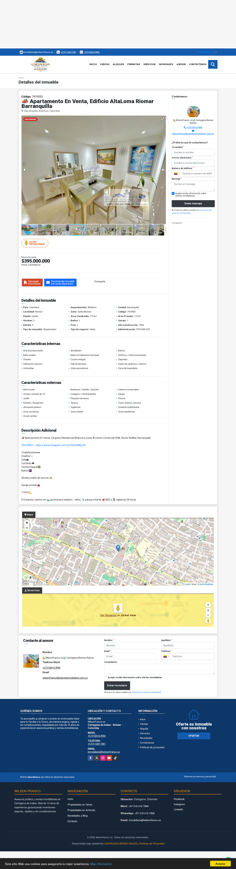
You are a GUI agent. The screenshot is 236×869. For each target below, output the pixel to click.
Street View (37, 243)
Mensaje (177, 179)
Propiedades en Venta (80, 804)
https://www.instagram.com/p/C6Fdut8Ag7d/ (61, 445)
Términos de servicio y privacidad (146, 692)
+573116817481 (68, 52)
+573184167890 (92, 52)
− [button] (27, 528)
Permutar (133, 64)
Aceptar (220, 863)
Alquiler (118, 64)
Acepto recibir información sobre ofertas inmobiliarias (135, 677)
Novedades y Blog (78, 815)
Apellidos (166, 640)
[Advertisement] (103, 24)
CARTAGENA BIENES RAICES (121, 843)
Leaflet (187, 584)
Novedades (166, 64)
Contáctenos (197, 64)
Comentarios (110, 662)
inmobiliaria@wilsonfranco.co (104, 751)
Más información (101, 864)
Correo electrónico (182, 157)
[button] (163, 118)
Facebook (179, 799)
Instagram (179, 804)
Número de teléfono (183, 168)
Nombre (109, 640)
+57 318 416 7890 (139, 806)
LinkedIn (178, 809)
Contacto (72, 821)
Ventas (104, 64)
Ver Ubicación (108, 615)
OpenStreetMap (206, 584)
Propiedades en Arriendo (81, 810)
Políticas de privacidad (152, 747)
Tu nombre (178, 147)
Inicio (93, 64)
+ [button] (27, 523)
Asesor (181, 64)
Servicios (149, 64)
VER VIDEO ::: (28, 445)
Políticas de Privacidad (152, 843)
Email (107, 651)
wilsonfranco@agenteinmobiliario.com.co (193, 133)
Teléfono (166, 651)
